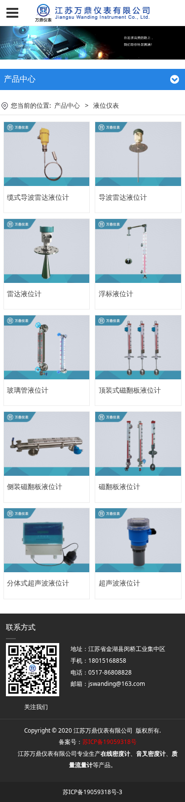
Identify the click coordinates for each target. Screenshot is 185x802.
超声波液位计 (119, 582)
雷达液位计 (24, 293)
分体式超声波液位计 (38, 582)
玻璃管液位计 (27, 390)
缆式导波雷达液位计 (38, 197)
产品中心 (67, 105)
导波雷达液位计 (123, 197)
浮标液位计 (116, 293)
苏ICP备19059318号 (109, 741)
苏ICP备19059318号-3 (92, 792)
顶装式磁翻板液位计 (130, 390)
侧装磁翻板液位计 (34, 486)
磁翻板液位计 (119, 486)
